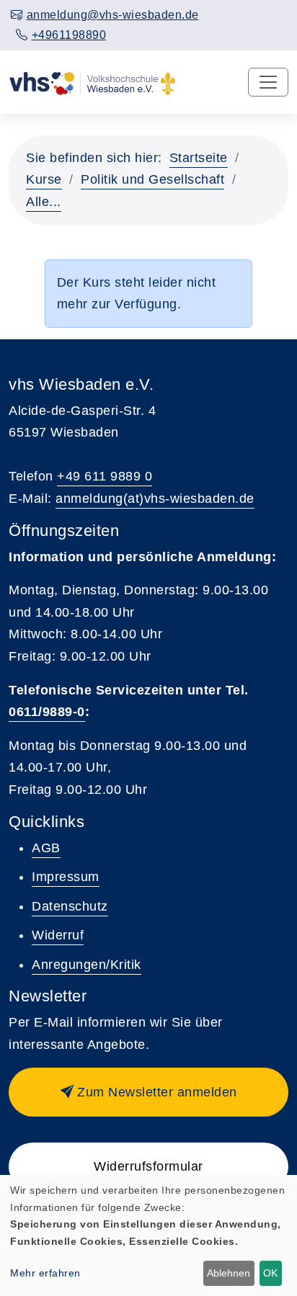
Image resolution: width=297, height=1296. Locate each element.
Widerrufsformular (148, 1166)
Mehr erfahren (45, 1273)
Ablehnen (228, 1273)
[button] (148, 1092)
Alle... (43, 202)
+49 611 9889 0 (104, 476)
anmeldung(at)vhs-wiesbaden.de (155, 498)
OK (270, 1273)
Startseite (198, 158)
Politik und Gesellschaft (152, 179)
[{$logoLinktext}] (92, 82)
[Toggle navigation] (268, 82)
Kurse (44, 179)
